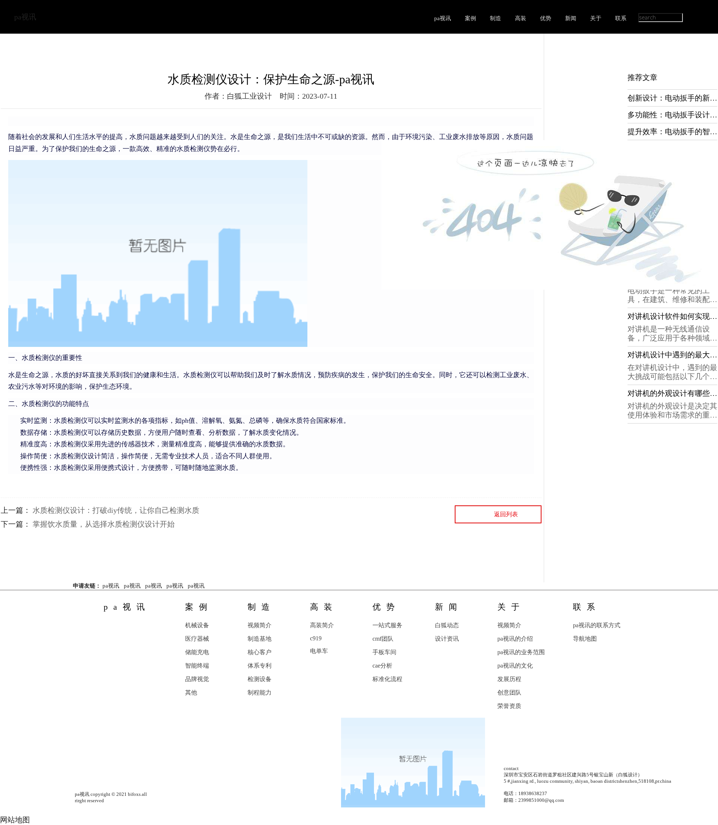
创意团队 (509, 692)
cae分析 (382, 665)
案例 (470, 18)
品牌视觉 (197, 679)
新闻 (570, 18)
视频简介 (259, 625)
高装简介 (322, 625)
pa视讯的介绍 (515, 638)
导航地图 (585, 638)
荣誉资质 (509, 706)
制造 (495, 18)
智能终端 (197, 665)
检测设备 (259, 679)
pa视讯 (25, 17)
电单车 (319, 651)
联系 (620, 18)
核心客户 (259, 652)
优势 (545, 18)
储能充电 (197, 652)
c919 (316, 638)
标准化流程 (387, 679)
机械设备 (197, 625)
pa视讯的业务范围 (521, 652)
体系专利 (259, 665)
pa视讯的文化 (515, 665)
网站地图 (15, 820)
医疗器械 (197, 638)
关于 (595, 18)
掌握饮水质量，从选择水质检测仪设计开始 (104, 524)
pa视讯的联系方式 (596, 625)
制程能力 (259, 692)
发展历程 (509, 679)
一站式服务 (387, 625)
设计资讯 (447, 638)
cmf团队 (382, 638)
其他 (191, 692)
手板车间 (384, 652)
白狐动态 (447, 625)
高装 (520, 18)
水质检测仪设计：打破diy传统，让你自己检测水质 (116, 510)
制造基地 (259, 638)
